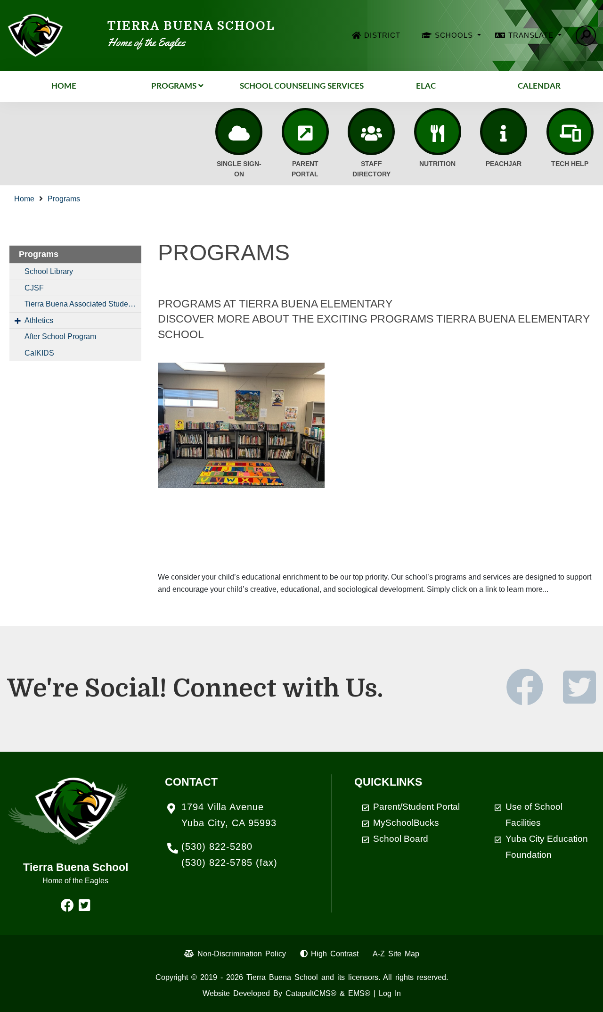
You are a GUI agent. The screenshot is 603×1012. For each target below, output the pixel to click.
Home (63, 86)
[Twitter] (579, 699)
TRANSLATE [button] (532, 35)
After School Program (60, 336)
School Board (400, 839)
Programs (173, 86)
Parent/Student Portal (416, 807)
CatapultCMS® (310, 993)
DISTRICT (382, 35)
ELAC (426, 86)
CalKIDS (39, 353)
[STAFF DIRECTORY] (371, 131)
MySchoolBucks (406, 823)
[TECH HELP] (570, 131)
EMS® (359, 993)
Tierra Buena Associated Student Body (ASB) (82, 304)
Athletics (38, 320)
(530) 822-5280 (217, 846)
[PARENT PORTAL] (305, 131)
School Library (48, 271)
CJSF (34, 288)
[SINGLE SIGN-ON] (238, 131)
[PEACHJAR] (503, 131)
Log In (390, 993)
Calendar (539, 86)
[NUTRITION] (437, 131)
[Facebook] (533, 699)
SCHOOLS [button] (455, 35)
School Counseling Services (302, 86)
